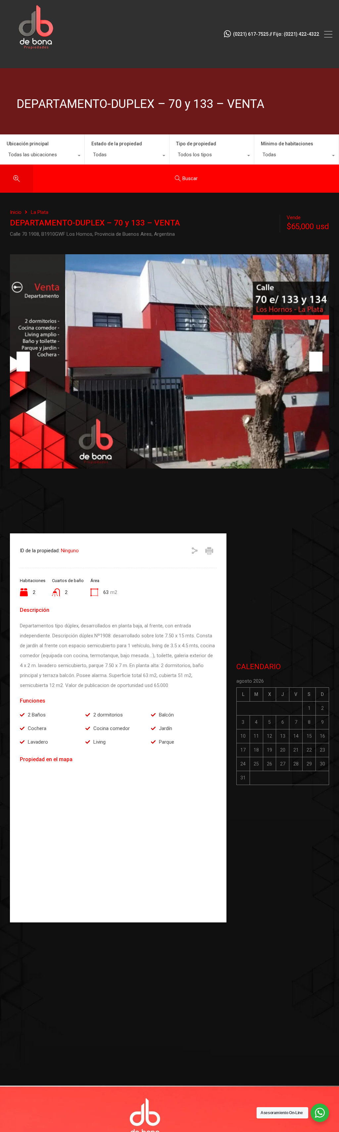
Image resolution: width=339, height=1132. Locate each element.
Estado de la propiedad (116, 143)
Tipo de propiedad (196, 143)
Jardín (165, 728)
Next (315, 361)
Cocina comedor (111, 728)
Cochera (37, 728)
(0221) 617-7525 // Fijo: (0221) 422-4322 (276, 34)
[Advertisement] (282, 594)
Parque (166, 742)
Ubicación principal (28, 143)
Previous (23, 361)
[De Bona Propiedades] (36, 60)
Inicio (16, 212)
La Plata (39, 212)
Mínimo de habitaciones (287, 143)
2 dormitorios (108, 715)
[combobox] (42, 156)
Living (99, 742)
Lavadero (38, 742)
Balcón (166, 715)
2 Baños (37, 715)
